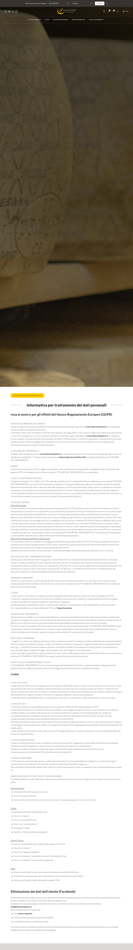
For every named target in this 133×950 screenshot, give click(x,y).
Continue (100, 3)
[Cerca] (104, 12)
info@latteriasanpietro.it (21, 907)
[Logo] (66, 11)
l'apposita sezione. (64, 608)
